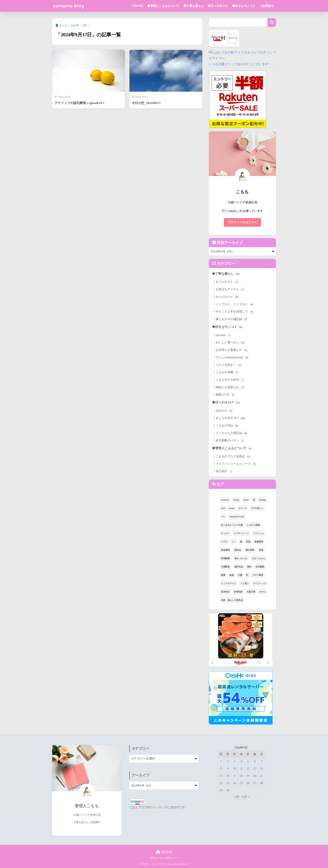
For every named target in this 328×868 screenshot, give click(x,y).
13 (254, 768)
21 (261, 775)
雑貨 (223, 575)
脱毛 (249, 566)
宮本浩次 (225, 591)
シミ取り (244, 583)
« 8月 (236, 796)
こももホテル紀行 (229, 379)
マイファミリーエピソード (236, 463)
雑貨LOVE (225, 394)
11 (241, 768)
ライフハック (259, 583)
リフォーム (258, 533)
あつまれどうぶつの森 (232, 525)
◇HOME (137, 5)
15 (220, 775)
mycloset (223, 335)
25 (241, 783)
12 (248, 768)
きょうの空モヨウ (230, 418)
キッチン (225, 533)
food (223, 508)
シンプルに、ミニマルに (234, 304)
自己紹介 (224, 471)
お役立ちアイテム (230, 289)
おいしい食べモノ (230, 342)
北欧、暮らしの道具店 (232, 600)
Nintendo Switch (236, 516)
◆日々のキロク (218, 5)
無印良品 (238, 566)
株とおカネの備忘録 (231, 319)
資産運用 (225, 550)
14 (261, 768)
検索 (271, 22)
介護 (240, 575)
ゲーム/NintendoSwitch (232, 357)
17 (234, 775)
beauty (236, 500)
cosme (231, 508)
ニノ (234, 541)
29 (220, 790)
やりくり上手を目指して (234, 311)
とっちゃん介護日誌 (231, 433)
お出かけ (224, 410)
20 (254, 775)
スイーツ (242, 508)
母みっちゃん (241, 558)
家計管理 (250, 550)
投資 (261, 550)
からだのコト (227, 296)
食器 (231, 575)
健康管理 (258, 541)
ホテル (262, 591)
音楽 (248, 541)
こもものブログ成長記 (233, 456)
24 (234, 783)
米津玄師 (238, 591)
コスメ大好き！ (228, 364)
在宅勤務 (259, 566)
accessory (225, 500)
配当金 (237, 550)
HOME (166, 852)
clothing (262, 500)
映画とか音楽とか (230, 387)
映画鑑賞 (225, 558)
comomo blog (68, 6)
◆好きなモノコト (244, 5)
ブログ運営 (257, 575)
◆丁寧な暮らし (193, 5)
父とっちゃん (258, 558)
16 (227, 775)
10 (234, 768)
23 (227, 783)
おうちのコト (227, 281)
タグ (219, 484)
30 (227, 790)
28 (261, 783)
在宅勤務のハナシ (229, 440)
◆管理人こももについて (163, 5)
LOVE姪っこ (257, 508)
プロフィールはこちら (242, 222)
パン (223, 516)
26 (248, 783)
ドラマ (224, 541)
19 (248, 775)
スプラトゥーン (241, 533)
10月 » (245, 796)
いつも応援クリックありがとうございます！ (240, 64)
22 (220, 783)
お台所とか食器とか (231, 349)
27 (254, 783)
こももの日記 (227, 425)
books (246, 500)
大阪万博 (250, 591)
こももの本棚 (227, 372)
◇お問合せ (266, 5)
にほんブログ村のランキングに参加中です (157, 807)
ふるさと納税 (253, 525)
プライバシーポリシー (163, 858)
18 (241, 775)
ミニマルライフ (228, 583)
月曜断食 (225, 566)
